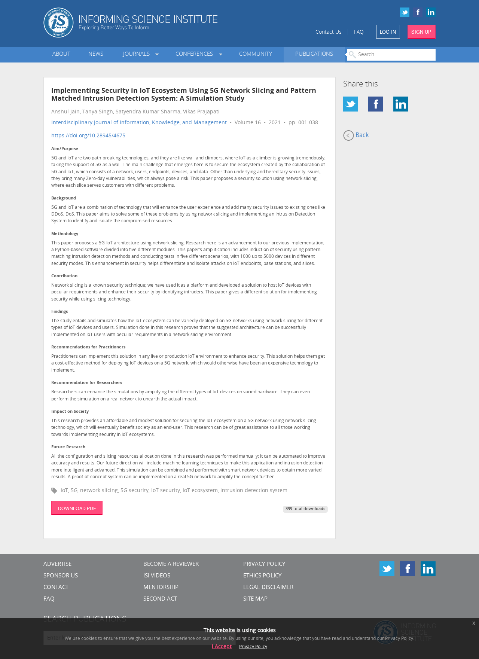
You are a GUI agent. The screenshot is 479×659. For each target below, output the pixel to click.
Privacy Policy (264, 564)
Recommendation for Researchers (86, 383)
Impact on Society (70, 412)
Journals (138, 54)
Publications (314, 54)
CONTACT (55, 588)
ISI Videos (156, 576)
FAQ (359, 32)
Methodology (64, 234)
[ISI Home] (156, 22)
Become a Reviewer (171, 564)
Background (63, 198)
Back (361, 135)
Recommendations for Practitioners (88, 347)
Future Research (68, 447)
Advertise (57, 564)
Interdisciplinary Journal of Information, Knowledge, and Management (139, 123)
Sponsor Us (60, 576)
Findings (59, 312)
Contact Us (328, 32)
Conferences (196, 54)
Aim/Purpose (64, 149)
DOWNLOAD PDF (77, 508)
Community (255, 54)
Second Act (160, 599)
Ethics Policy (262, 576)
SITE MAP (255, 599)
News (95, 54)
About (61, 54)
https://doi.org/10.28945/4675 (88, 136)
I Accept (222, 647)
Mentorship (161, 588)
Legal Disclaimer (268, 588)
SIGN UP (421, 31)
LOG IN (388, 31)
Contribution (64, 276)
